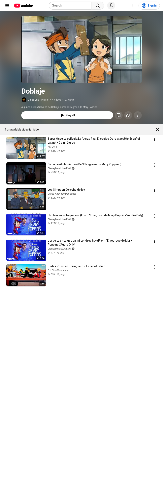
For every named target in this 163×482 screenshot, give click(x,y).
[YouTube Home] (23, 5)
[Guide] (7, 5)
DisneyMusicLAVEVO (59, 168)
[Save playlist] (119, 115)
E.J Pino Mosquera (58, 270)
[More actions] (138, 115)
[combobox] (71, 5)
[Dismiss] (157, 129)
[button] (81, 49)
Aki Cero (52, 146)
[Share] (128, 115)
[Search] (97, 6)
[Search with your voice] (111, 6)
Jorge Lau (33, 99)
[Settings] (133, 5)
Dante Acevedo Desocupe (62, 193)
